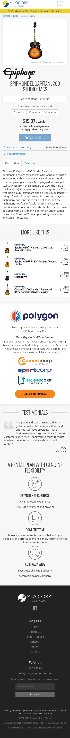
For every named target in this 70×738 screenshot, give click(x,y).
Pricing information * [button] (17, 153)
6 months (19, 112)
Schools (35, 641)
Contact (35, 651)
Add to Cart (36, 137)
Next (65, 40)
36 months (50, 112)
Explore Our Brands (35, 393)
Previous (4, 40)
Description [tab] (12, 163)
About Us (35, 631)
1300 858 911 (35, 668)
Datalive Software (43, 713)
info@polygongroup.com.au (35, 673)
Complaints (29, 710)
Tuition (35, 646)
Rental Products (10, 15)
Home (35, 626)
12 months (34, 112)
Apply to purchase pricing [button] (19, 147)
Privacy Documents (13, 710)
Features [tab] (30, 163)
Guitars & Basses (29, 15)
